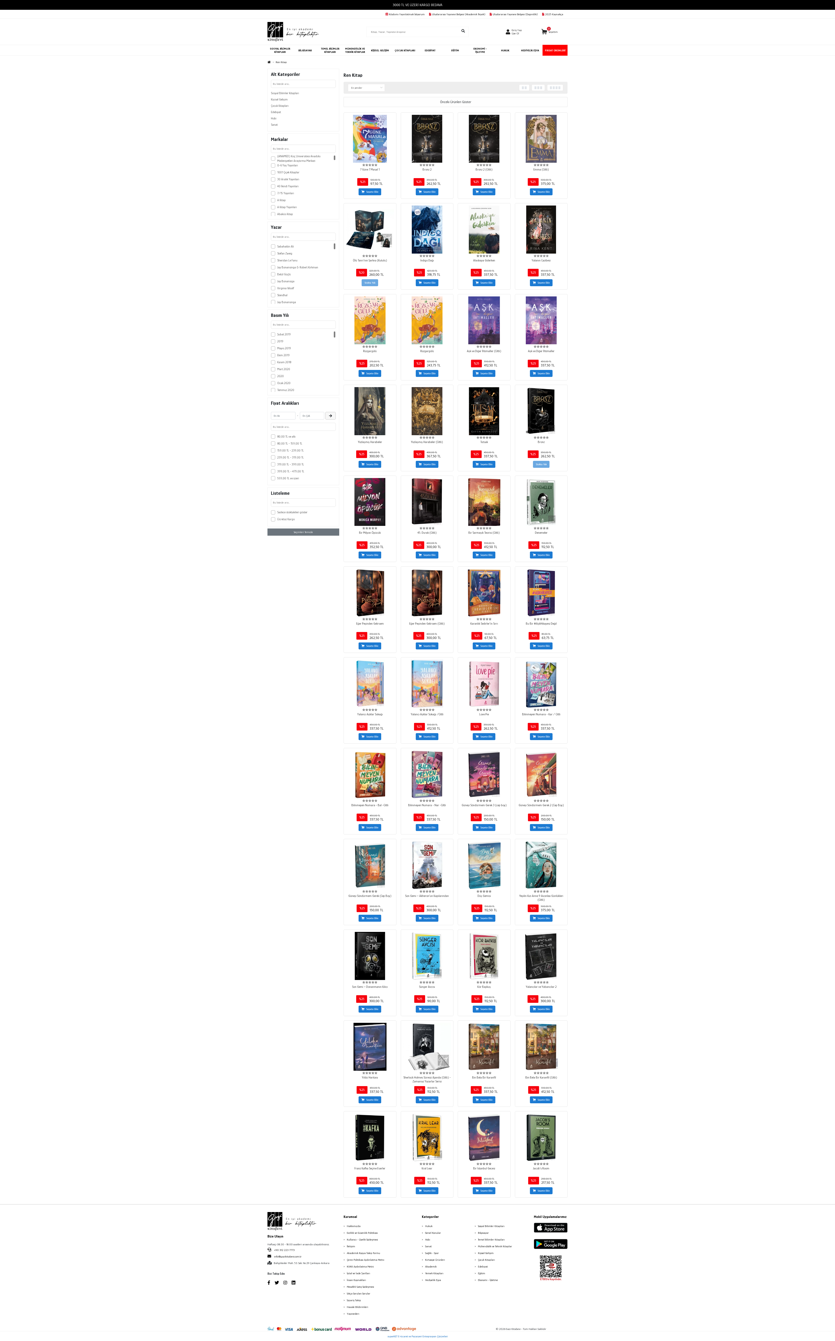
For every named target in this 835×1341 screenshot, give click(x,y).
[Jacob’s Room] (541, 1138)
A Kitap (281, 200)
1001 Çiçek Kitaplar (288, 172)
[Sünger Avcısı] (427, 956)
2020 (280, 376)
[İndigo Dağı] (427, 230)
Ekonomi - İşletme (488, 1280)
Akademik (431, 1266)
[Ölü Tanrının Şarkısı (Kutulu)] (370, 230)
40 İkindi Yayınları (288, 186)
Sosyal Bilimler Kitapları (285, 93)
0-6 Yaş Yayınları (287, 165)
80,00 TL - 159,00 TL (289, 443)
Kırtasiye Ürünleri (435, 1259)
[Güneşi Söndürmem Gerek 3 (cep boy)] (484, 774)
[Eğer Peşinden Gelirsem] (370, 593)
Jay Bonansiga (285, 281)
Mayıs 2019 (284, 348)
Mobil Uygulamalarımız (550, 1217)
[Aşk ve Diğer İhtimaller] (541, 320)
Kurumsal (350, 1217)
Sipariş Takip (354, 1300)
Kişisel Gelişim (279, 99)
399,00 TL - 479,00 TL (290, 471)
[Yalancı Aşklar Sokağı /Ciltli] (427, 684)
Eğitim (481, 1273)
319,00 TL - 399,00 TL (290, 464)
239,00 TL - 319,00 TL (290, 457)
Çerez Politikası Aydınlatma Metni (365, 1259)
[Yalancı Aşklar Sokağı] (370, 684)
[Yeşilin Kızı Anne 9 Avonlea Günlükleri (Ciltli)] (541, 865)
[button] (550, 32)
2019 (280, 341)
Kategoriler (430, 1217)
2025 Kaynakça (554, 14)
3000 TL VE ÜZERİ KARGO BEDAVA (417, 5)
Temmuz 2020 (285, 390)
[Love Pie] (484, 684)
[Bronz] (541, 411)
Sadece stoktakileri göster (292, 512)
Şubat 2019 (284, 334)
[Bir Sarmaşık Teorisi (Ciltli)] (484, 502)
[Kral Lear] (427, 1138)
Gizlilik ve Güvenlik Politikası (362, 1232)
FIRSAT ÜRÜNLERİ (555, 50)
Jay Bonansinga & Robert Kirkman (297, 267)
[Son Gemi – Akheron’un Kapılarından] (427, 865)
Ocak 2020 (284, 383)
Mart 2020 (283, 369)
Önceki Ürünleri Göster (455, 102)
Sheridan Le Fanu (287, 260)
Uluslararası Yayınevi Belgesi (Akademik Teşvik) (458, 14)
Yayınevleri (353, 1313)
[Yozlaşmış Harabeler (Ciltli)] (427, 411)
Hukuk (429, 1226)
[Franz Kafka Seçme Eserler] (370, 1138)
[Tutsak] (484, 411)
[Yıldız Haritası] (370, 1047)
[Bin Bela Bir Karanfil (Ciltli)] (541, 1047)
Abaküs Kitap (285, 214)
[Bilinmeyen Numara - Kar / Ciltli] (541, 684)
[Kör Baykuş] (484, 956)
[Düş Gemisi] (484, 865)
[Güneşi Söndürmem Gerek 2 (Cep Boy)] (541, 774)
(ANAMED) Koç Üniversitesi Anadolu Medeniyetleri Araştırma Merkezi (299, 158)
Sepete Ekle (372, 191)
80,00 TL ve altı (286, 436)
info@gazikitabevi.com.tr (288, 1256)
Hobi (273, 118)
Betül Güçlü (284, 274)
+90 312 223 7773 (284, 1250)
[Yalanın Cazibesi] (541, 230)
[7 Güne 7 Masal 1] (370, 139)
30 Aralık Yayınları (288, 179)
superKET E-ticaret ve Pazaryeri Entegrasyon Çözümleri (417, 1336)
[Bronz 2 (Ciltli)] (484, 139)
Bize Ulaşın (275, 1236)
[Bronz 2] (427, 139)
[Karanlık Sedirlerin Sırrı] (484, 593)
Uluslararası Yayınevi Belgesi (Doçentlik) (515, 14)
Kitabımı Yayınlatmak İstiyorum (407, 14)
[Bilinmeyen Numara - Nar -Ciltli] (427, 774)
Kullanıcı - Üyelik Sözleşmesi (362, 1239)
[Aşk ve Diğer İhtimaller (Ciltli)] (484, 320)
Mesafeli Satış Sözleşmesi (360, 1286)
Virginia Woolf (285, 288)
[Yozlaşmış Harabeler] (370, 411)
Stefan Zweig (284, 253)
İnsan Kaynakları (356, 1280)
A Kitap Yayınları (287, 207)
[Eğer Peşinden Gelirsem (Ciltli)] (427, 593)
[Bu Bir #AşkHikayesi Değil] (541, 593)
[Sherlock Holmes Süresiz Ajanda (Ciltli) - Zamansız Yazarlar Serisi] (427, 1047)
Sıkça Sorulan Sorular (358, 1293)
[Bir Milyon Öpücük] (370, 502)
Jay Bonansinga (286, 302)
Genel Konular (433, 1232)
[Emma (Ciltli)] (541, 139)
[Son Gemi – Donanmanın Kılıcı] (370, 956)
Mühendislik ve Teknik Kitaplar (495, 1246)
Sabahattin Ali (285, 246)
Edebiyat (276, 112)
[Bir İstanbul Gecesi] (484, 1138)
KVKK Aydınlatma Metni (360, 1266)
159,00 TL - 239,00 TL (290, 450)
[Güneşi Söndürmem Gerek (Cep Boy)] (370, 865)
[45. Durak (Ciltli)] (427, 502)
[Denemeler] (541, 502)
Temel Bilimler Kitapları (491, 1239)
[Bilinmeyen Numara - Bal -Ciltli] (370, 774)
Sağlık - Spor (432, 1253)
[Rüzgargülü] (370, 320)
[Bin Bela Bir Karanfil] (484, 1047)
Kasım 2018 (284, 362)
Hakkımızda (354, 1226)
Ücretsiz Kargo (286, 519)
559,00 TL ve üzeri (288, 478)
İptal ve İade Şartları (358, 1273)
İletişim (351, 1246)
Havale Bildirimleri (357, 1307)
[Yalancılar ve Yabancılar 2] (541, 956)
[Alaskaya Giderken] (484, 230)
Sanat (274, 124)
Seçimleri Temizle (303, 532)
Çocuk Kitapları (280, 105)
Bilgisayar (483, 1232)
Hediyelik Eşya (433, 1280)
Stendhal (282, 295)
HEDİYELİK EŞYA (530, 50)
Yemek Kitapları (434, 1273)
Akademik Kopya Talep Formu (363, 1253)
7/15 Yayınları (285, 193)
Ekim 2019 (283, 355)
